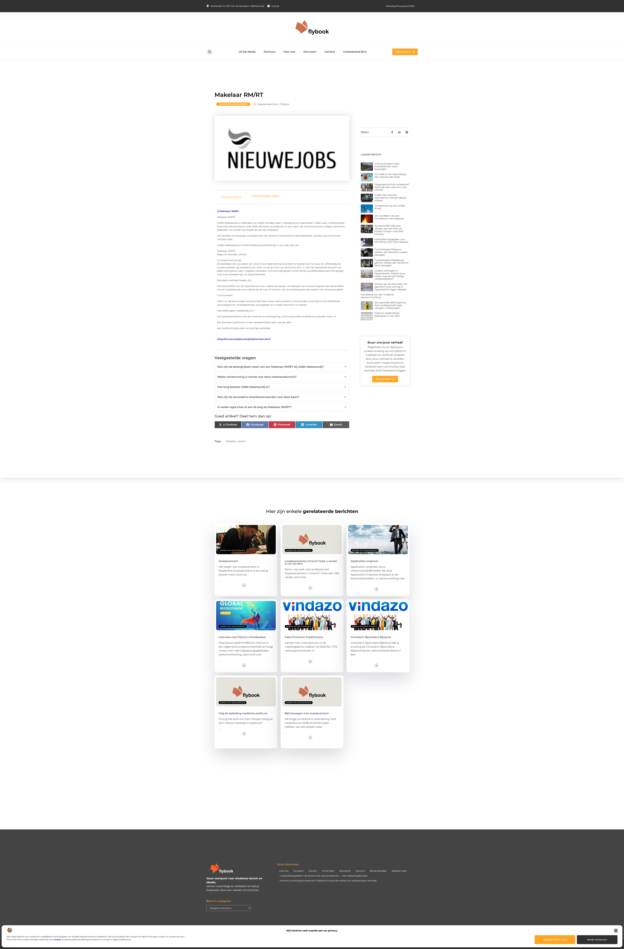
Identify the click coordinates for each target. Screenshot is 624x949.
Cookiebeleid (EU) (354, 51)
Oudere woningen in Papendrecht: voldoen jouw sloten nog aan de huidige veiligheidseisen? (390, 274)
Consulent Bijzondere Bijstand (371, 637)
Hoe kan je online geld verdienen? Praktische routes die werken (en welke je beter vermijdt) (328, 880)
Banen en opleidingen (233, 104)
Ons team (309, 51)
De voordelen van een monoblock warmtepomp (389, 217)
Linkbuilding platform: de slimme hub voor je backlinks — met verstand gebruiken (324, 875)
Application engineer (364, 561)
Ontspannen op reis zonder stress (390, 207)
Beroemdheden (378, 871)
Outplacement (228, 561)
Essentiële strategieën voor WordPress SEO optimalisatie (391, 241)
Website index (399, 871)
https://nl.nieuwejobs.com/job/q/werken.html (244, 339)
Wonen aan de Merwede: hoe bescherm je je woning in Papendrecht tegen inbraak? (391, 287)
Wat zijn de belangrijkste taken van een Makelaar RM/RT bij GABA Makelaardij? (282, 366)
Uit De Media (247, 51)
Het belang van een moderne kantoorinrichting (377, 296)
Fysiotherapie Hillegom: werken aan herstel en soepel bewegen (391, 252)
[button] (616, 930)
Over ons (289, 51)
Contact (330, 51)
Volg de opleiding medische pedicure (243, 713)
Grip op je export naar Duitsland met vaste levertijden (387, 166)
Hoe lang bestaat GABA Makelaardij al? (282, 386)
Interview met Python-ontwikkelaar (242, 637)
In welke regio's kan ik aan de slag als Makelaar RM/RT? (282, 407)
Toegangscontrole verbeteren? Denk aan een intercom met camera (392, 187)
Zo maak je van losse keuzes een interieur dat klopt (390, 175)
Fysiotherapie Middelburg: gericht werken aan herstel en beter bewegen (391, 263)
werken (241, 441)
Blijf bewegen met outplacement (307, 713)
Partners (269, 51)
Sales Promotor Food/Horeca (304, 637)
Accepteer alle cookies (555, 939)
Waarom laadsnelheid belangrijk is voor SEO (387, 314)
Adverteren (345, 871)
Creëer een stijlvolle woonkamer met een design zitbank (391, 198)
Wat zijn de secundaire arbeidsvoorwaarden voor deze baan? (282, 397)
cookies (57, 939)
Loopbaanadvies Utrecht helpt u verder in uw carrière (311, 562)
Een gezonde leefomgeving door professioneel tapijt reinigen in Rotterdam (390, 305)
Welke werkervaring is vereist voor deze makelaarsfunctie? (282, 376)
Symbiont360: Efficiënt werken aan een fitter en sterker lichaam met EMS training (389, 229)
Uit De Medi (328, 871)
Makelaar (231, 441)
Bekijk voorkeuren (597, 939)
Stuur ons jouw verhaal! (385, 342)
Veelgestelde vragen (266, 195)
